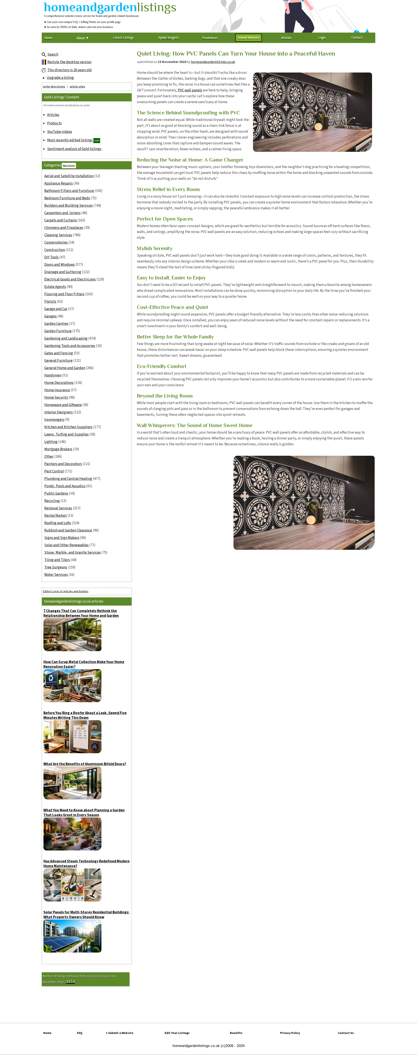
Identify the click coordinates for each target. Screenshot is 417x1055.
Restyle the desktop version (69, 62)
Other (48, 456)
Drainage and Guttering (62, 272)
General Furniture (58, 360)
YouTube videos (59, 131)
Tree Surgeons (55, 567)
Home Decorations (59, 382)
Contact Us (346, 1033)
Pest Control (54, 471)
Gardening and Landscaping (66, 338)
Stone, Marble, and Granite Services (72, 552)
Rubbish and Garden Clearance (68, 530)
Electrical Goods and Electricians (70, 279)
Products (54, 123)
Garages (50, 316)
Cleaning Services (58, 235)
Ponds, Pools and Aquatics (65, 486)
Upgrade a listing (60, 77)
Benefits (236, 1033)
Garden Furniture (58, 331)
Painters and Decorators (63, 464)
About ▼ (82, 38)
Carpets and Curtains (60, 220)
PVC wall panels (190, 90)
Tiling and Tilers (57, 560)
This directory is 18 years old (69, 70)
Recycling (52, 501)
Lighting (51, 441)
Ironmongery (54, 419)
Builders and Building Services (68, 205)
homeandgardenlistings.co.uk (213, 61)
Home (47, 1033)
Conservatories (56, 242)
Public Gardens (56, 493)
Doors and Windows (59, 264)
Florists (50, 301)
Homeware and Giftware (63, 405)
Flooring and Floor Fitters (64, 294)
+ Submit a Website (119, 1033)
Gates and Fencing (58, 353)
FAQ (79, 1033)
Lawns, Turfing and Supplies (66, 434)
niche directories (54, 86)
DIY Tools (51, 257)
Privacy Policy (290, 1033)
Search (52, 54)
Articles (53, 114)
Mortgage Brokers (58, 449)
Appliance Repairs (58, 183)
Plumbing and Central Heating (68, 478)
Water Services (56, 574)
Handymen (52, 375)
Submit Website (248, 37)
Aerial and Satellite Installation (69, 176)
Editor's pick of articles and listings (65, 591)
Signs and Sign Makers (61, 537)
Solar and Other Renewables (66, 545)
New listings (69, 165)
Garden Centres (56, 323)
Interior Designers (58, 412)
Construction (54, 250)
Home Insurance (57, 390)
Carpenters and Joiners (62, 213)
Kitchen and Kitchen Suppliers (68, 427)
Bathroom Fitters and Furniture (69, 190)
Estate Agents (55, 286)
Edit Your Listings (177, 1033)
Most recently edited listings (70, 140)
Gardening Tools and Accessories (69, 345)
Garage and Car (55, 309)
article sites (77, 86)
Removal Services (58, 508)
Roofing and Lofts (57, 523)
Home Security (56, 397)
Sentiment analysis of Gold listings (74, 149)
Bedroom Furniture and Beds (67, 198)
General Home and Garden (64, 368)
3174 (70, 982)
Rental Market (55, 515)
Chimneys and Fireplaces (63, 227)
